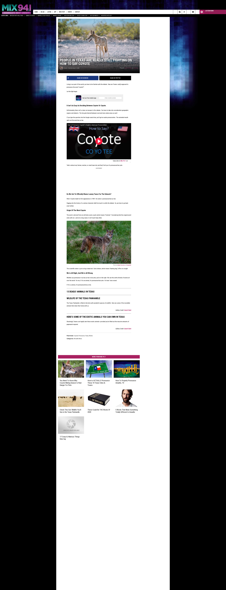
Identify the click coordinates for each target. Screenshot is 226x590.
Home (36, 12)
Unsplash (135, 68)
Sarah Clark (127, 310)
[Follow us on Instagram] (188, 12)
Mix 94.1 (123, 161)
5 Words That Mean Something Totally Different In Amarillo (126, 411)
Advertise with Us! (106, 15)
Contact (77, 12)
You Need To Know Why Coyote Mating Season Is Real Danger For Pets (70, 383)
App (55, 12)
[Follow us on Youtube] (193, 12)
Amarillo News (57, 15)
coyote (76, 335)
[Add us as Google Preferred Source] (180, 12)
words (91, 335)
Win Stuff (62, 12)
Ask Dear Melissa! (69, 15)
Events (70, 12)
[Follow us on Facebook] (184, 12)
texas (87, 335)
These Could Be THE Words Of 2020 (99, 411)
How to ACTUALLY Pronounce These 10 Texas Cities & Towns (99, 383)
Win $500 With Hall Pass (16, 15)
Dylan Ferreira (121, 265)
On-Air (42, 12)
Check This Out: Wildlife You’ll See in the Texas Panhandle (70, 411)
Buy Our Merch (94, 15)
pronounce (82, 335)
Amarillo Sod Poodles (44, 15)
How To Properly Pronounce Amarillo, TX (125, 382)
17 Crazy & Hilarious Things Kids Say (70, 438)
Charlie (65, 68)
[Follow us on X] (197, 12)
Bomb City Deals (30, 15)
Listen (49, 12)
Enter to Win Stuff (82, 15)
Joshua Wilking (128, 68)
